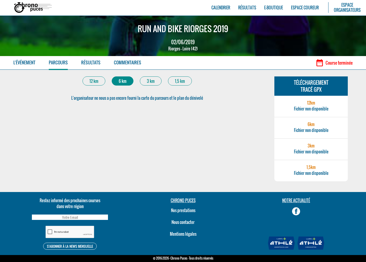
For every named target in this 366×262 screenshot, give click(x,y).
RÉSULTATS (247, 7)
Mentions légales (183, 234)
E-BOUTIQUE (273, 7)
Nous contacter (183, 222)
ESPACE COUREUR (305, 7)
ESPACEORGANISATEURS (347, 7)
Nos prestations (183, 210)
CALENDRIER (220, 7)
